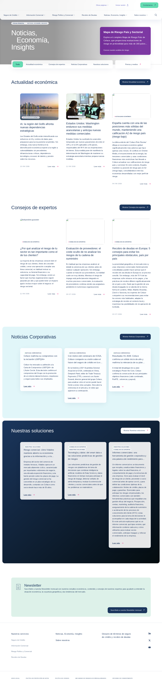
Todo (18, 64)
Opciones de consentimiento (122, 678)
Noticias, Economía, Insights (69, 634)
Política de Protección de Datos (37, 678)
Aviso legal (15, 678)
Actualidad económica (34, 64)
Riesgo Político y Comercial (21, 651)
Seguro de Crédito (18, 640)
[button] (11, 15)
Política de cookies (62, 678)
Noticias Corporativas (79, 64)
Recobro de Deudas (18, 657)
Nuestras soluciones (101, 64)
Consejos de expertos (57, 64)
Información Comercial (19, 646)
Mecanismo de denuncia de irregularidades (90, 678)
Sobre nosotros (63, 640)
